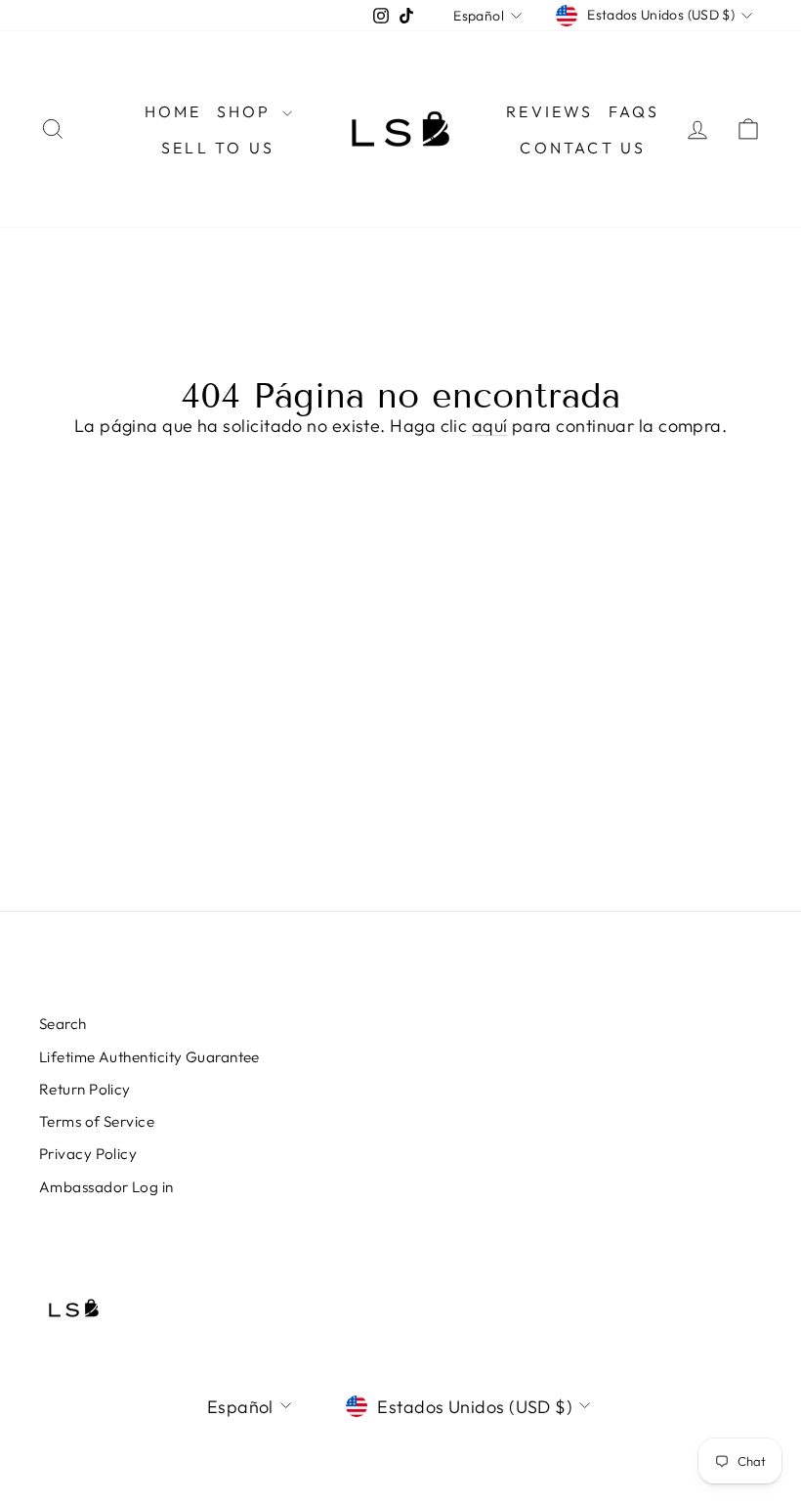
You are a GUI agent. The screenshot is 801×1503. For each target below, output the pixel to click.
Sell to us (217, 147)
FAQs (634, 111)
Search (63, 1023)
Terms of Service (96, 1121)
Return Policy (85, 1089)
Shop (247, 111)
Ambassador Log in (106, 1187)
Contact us (583, 147)
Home (173, 111)
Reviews (549, 111)
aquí (490, 425)
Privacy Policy (88, 1153)
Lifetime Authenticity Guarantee (149, 1057)
